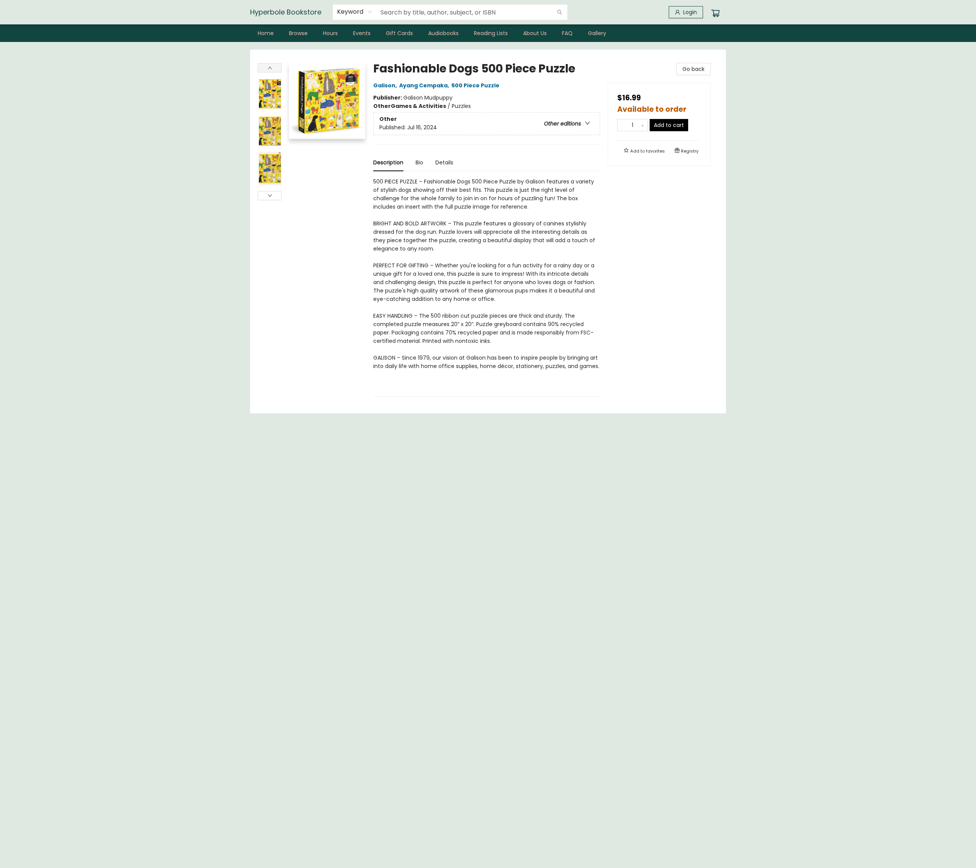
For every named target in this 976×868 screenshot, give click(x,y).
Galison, (385, 85)
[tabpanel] (486, 287)
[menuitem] (265, 33)
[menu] (488, 33)
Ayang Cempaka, (424, 85)
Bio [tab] (419, 162)
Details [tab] (444, 162)
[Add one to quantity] (642, 125)
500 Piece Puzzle (475, 85)
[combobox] (355, 12)
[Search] (559, 12)
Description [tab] (388, 162)
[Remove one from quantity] (622, 125)
